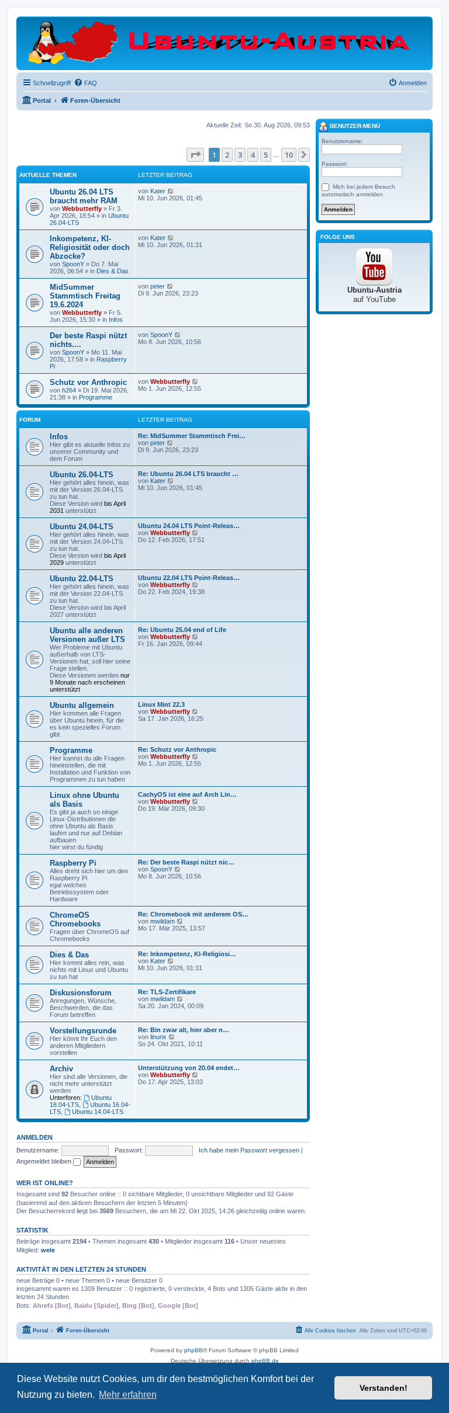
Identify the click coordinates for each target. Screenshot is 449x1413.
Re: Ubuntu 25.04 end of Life (182, 629)
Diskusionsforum (81, 992)
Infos (116, 319)
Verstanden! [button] (383, 1388)
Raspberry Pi (73, 863)
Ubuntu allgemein (82, 705)
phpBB (193, 1350)
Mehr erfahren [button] (128, 1395)
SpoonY (73, 264)
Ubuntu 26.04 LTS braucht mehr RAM (84, 196)
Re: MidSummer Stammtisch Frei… (192, 435)
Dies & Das (112, 271)
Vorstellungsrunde (83, 1030)
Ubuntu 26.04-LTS (81, 474)
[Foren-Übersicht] (224, 42)
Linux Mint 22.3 (161, 704)
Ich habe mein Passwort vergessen (249, 1150)
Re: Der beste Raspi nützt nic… (186, 862)
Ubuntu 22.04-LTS (81, 578)
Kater (157, 191)
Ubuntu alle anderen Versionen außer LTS (87, 635)
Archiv (61, 1068)
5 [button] (266, 155)
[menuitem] (85, 83)
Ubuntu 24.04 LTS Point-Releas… (189, 525)
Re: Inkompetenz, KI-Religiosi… (187, 953)
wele (48, 1250)
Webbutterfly (82, 208)
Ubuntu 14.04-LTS (97, 1111)
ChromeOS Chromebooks (75, 919)
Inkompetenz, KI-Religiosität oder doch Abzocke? (90, 247)
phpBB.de (265, 1361)
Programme (95, 397)
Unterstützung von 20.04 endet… (189, 1067)
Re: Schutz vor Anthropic (177, 749)
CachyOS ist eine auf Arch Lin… (187, 794)
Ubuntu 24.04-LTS (81, 526)
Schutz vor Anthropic (88, 382)
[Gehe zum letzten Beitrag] (171, 191)
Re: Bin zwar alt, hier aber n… (183, 1029)
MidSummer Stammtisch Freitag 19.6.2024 (85, 296)
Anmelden (34, 1137)
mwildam (162, 921)
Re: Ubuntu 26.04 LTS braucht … (188, 473)
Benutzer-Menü (354, 126)
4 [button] (253, 155)
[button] (195, 155)
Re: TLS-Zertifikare (167, 991)
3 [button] (240, 155)
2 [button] (227, 155)
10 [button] (289, 155)
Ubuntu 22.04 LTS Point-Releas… (189, 577)
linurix (158, 1036)
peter (157, 286)
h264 (69, 390)
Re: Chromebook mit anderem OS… (193, 914)
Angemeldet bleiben (44, 1161)
